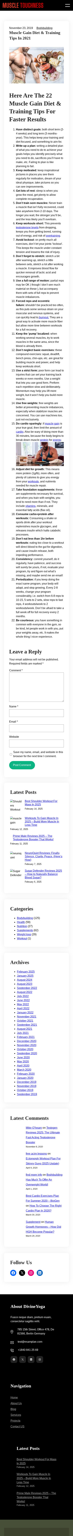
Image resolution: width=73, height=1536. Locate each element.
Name (13, 706)
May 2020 (23, 1061)
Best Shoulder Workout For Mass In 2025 (41, 803)
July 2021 (23, 1032)
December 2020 (26, 1041)
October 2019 (25, 1090)
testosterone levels (27, 227)
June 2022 (23, 1000)
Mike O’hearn (34, 1127)
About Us (16, 1403)
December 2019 (26, 1082)
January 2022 (25, 1012)
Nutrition (22, 926)
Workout (22, 938)
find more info (34, 1174)
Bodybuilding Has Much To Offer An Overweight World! (44, 1179)
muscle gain (52, 423)
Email (13, 721)
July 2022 (23, 996)
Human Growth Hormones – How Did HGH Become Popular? (43, 1226)
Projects (15, 1420)
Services (16, 1414)
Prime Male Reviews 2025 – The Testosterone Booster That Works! (33, 838)
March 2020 (24, 1069)
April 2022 (23, 1008)
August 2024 (24, 979)
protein (44, 439)
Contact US (17, 1426)
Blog (13, 1409)
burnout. (43, 317)
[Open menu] (67, 5)
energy (57, 439)
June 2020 (23, 1057)
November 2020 (26, 1045)
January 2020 (25, 1077)
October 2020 (25, 1049)
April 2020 (23, 1065)
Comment (16, 670)
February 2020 (26, 1073)
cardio (19, 431)
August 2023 (24, 983)
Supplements (25, 930)
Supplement (33, 1221)
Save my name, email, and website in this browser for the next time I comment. (38, 754)
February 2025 (26, 971)
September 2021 (27, 1024)
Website (14, 736)
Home (14, 1397)
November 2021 (26, 1016)
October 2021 (25, 1020)
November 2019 (26, 1086)
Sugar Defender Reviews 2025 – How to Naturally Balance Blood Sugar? (43, 874)
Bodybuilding (44, 28)
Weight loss (24, 934)
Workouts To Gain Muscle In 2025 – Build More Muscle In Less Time (42, 821)
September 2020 (27, 1053)
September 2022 (27, 988)
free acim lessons (36, 1153)
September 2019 (27, 1094)
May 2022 (23, 1004)
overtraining (53, 235)
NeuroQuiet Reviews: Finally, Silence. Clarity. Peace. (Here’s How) (43, 856)
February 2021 (26, 1037)
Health (21, 922)
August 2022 (24, 992)
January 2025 (25, 975)
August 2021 (24, 1028)
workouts (33, 481)
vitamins (30, 506)
